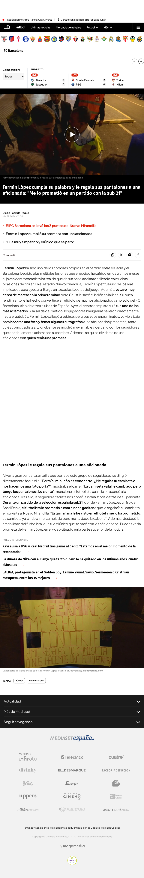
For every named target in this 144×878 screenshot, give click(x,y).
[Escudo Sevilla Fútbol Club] (125, 39)
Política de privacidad (60, 827)
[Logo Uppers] (27, 796)
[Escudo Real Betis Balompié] (104, 39)
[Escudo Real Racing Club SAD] (83, 39)
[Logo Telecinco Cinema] (72, 796)
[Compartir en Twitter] (121, 255)
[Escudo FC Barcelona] (47, 39)
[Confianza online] (72, 864)
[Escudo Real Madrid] (111, 39)
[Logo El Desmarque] (72, 770)
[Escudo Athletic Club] (4, 39)
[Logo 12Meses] (116, 796)
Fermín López (36, 681)
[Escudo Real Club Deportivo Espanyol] (40, 39)
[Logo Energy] (72, 783)
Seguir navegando (18, 722)
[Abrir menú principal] (138, 27)
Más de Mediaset (17, 711)
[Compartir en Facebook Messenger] (129, 255)
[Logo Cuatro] (116, 757)
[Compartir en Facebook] (138, 255)
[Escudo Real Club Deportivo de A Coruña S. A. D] (97, 39)
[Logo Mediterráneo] (116, 809)
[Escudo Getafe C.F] (54, 39)
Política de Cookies (110, 827)
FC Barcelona (13, 51)
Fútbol (20, 27)
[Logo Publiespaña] (72, 809)
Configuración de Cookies (86, 827)
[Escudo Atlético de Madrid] (11, 39)
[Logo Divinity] (27, 770)
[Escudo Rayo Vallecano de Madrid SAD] (90, 39)
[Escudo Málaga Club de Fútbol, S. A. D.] (68, 39)
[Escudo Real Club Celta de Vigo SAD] (18, 39)
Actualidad (12, 701)
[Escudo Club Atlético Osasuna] (75, 39)
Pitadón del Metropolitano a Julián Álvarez (29, 19)
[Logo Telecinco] (72, 757)
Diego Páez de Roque (16, 212)
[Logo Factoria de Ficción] (116, 770)
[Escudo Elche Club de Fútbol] (33, 39)
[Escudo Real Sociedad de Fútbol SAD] (118, 39)
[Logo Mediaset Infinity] (28, 757)
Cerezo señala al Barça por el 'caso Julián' (83, 19)
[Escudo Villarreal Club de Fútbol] (139, 39)
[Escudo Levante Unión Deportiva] (61, 39)
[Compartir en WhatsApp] (113, 255)
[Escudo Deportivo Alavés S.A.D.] (25, 39)
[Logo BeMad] (116, 783)
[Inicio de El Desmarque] (7, 27)
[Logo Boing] (28, 783)
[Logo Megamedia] (74, 846)
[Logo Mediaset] (72, 740)
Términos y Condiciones (36, 827)
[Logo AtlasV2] (28, 809)
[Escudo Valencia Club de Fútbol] (132, 39)
